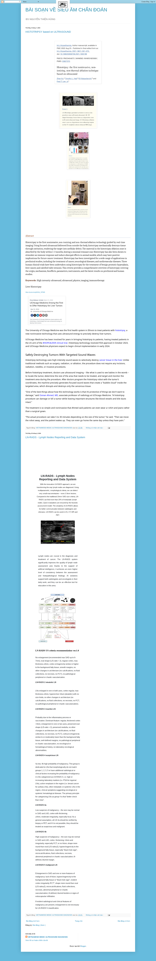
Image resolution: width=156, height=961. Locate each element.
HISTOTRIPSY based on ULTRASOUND (48, 31)
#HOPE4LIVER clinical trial (55, 342)
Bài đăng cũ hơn (124, 921)
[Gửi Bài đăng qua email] (108, 428)
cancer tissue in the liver (110, 360)
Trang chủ (78, 921)
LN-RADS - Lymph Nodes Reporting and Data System (55, 437)
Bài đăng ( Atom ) (39, 925)
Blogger (83, 946)
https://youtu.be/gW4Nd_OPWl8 (35, 292)
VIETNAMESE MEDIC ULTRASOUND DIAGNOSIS (48, 937)
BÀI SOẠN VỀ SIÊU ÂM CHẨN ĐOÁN (66, 9)
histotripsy (120, 330)
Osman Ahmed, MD (49, 395)
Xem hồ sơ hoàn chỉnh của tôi (36, 940)
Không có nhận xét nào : (95, 428)
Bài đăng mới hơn (32, 921)
